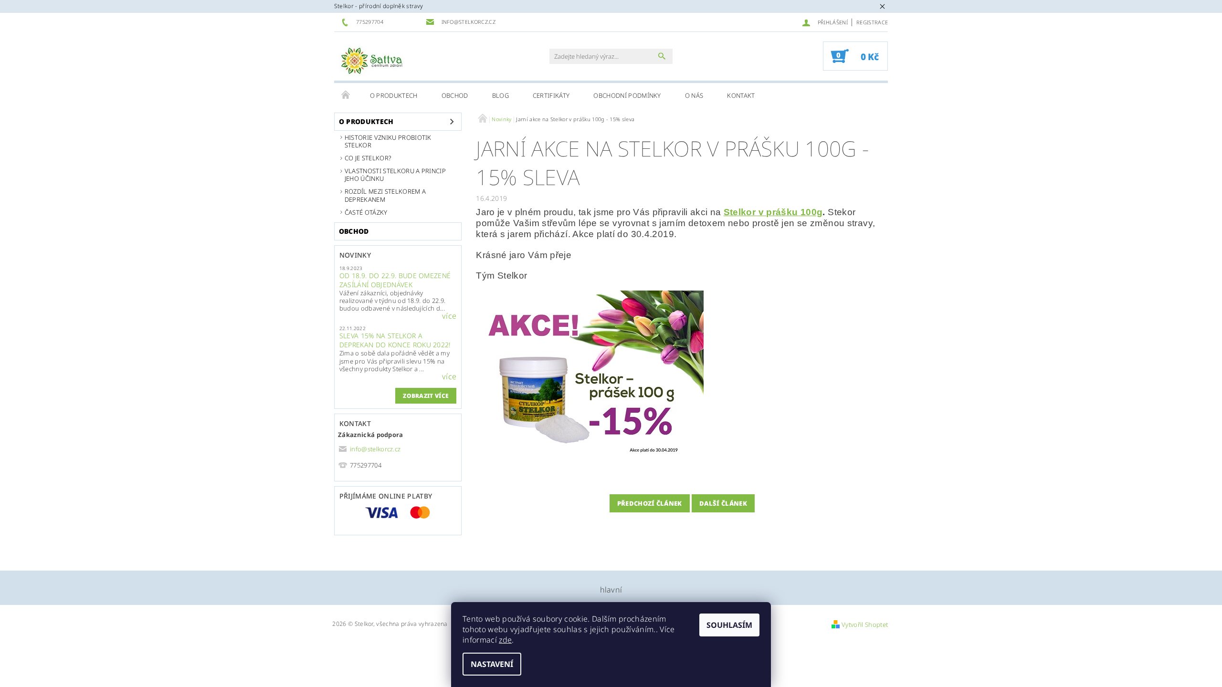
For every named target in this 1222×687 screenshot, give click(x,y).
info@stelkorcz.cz (375, 449)
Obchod (455, 95)
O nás (694, 95)
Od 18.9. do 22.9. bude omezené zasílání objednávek (395, 280)
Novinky (355, 255)
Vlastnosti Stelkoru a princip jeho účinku (395, 175)
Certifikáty (551, 95)
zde (505, 640)
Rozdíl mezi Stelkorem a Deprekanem (385, 195)
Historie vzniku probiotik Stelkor (388, 141)
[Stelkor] (372, 61)
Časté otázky (366, 212)
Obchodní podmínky (627, 95)
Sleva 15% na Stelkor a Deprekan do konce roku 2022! (395, 340)
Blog (500, 95)
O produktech (394, 95)
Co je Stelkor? (368, 158)
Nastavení (492, 664)
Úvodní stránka (346, 95)
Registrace (872, 22)
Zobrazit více (426, 396)
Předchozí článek (649, 503)
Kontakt (741, 95)
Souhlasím (729, 625)
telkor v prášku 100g (776, 212)
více (449, 316)
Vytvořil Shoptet (865, 624)
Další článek (723, 503)
